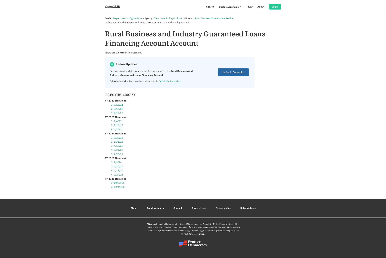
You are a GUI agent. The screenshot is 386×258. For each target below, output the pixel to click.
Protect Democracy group (192, 234)
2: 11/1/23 (117, 141)
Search (210, 6)
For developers (155, 208)
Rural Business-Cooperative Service (214, 18)
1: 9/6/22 (116, 121)
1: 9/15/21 (117, 104)
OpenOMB (112, 6)
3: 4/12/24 (117, 145)
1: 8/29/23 (117, 137)
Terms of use (199, 208)
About (260, 6)
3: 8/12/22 (117, 112)
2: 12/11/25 (118, 186)
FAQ (250, 6)
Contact (177, 208)
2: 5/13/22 (117, 108)
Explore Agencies (229, 6)
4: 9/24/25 (117, 174)
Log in (275, 6)
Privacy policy (223, 208)
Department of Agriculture (127, 18)
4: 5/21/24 (117, 149)
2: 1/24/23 (117, 125)
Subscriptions (248, 208)
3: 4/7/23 (116, 129)
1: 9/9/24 (116, 162)
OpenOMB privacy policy (169, 81)
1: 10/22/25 (118, 182)
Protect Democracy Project (172, 230)
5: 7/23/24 (117, 154)
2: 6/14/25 (117, 166)
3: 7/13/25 (117, 170)
